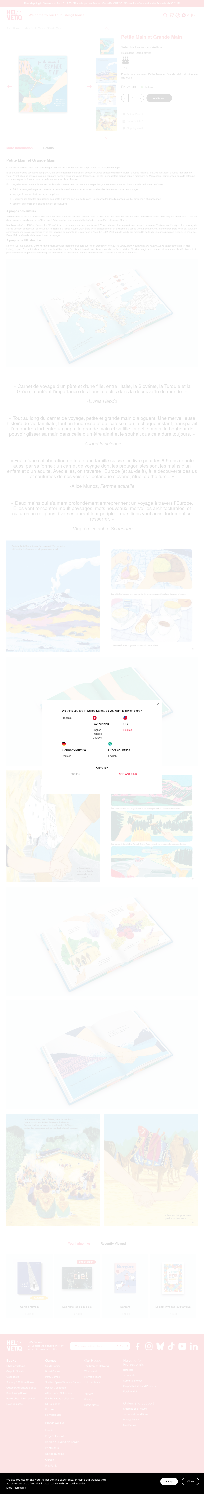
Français (97, 734)
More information (16, 1487)
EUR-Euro (76, 774)
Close (190, 1481)
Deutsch (97, 737)
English (97, 730)
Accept (169, 1481)
